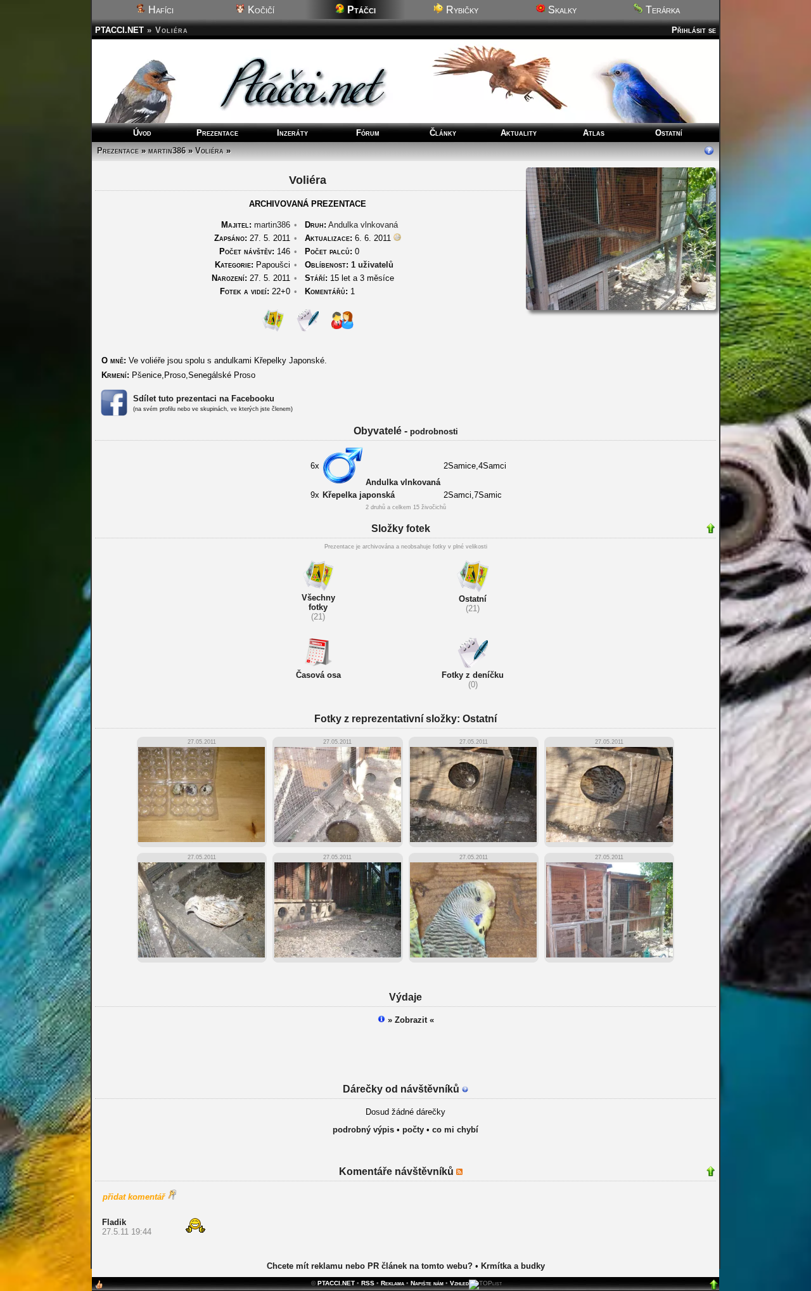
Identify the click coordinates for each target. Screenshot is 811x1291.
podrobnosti (434, 431)
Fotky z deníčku (473, 675)
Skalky (561, 9)
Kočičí (259, 9)
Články (443, 133)
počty (413, 1129)
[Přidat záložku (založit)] (99, 1287)
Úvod (142, 133)
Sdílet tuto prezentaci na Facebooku (203, 398)
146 (254, 251)
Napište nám (427, 1283)
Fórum (368, 133)
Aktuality (519, 133)
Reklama (392, 1283)
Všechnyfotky (318, 602)
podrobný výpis (363, 1129)
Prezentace (217, 133)
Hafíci (160, 9)
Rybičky (461, 9)
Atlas (593, 133)
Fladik (114, 1222)
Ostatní (668, 133)
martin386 (167, 150)
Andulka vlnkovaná (363, 225)
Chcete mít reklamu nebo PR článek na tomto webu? (370, 1266)
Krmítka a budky (513, 1266)
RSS (367, 1283)
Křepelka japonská (358, 495)
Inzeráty (292, 133)
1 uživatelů (372, 264)
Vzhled (459, 1283)
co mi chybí (455, 1129)
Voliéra (209, 150)
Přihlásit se (694, 30)
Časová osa (318, 675)
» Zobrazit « (409, 1020)
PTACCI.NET (119, 30)
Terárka (661, 9)
